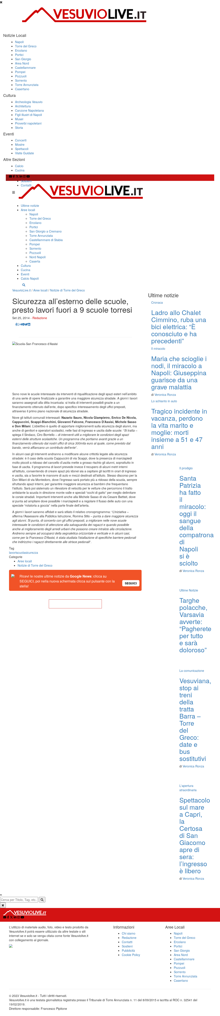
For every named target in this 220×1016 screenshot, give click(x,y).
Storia (19, 127)
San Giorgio (23, 59)
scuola (20, 552)
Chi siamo (128, 933)
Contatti (26, 185)
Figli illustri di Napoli (28, 115)
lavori (12, 552)
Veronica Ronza (165, 394)
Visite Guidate (24, 153)
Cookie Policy (131, 955)
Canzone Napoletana (29, 110)
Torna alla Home (75, 604)
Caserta (34, 261)
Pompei (20, 72)
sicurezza (31, 552)
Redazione (39, 318)
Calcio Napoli (30, 278)
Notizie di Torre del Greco (67, 290)
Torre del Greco (26, 46)
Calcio (19, 166)
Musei (19, 119)
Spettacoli (21, 149)
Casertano (22, 89)
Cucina (19, 170)
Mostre (19, 144)
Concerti (20, 140)
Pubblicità (128, 950)
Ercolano (21, 50)
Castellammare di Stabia (46, 240)
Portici (19, 55)
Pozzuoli (20, 76)
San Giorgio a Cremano (45, 231)
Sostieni (26, 181)
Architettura (23, 106)
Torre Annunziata (26, 85)
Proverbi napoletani (28, 123)
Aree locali (28, 210)
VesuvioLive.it (21, 290)
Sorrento (21, 80)
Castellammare (25, 67)
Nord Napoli (37, 257)
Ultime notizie (30, 205)
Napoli (19, 42)
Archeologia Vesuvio (29, 102)
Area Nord (22, 63)
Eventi (25, 274)
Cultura (26, 265)
